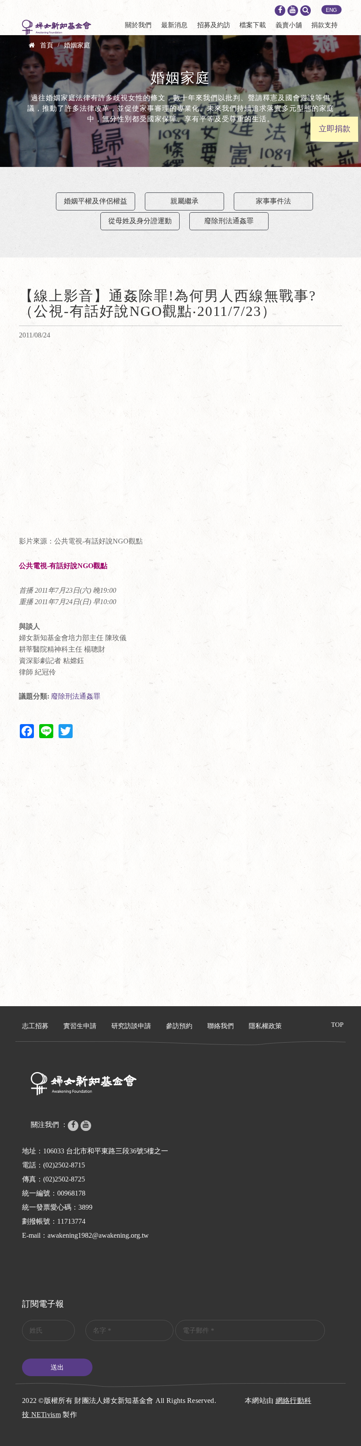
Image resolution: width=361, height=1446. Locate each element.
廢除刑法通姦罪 (229, 221)
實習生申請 (79, 1025)
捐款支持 (324, 25)
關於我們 (138, 25)
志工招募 (35, 1025)
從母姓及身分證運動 (140, 221)
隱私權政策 (265, 1025)
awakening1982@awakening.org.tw (98, 1235)
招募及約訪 (213, 25)
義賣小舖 (289, 25)
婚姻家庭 (77, 45)
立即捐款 (334, 128)
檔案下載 (252, 25)
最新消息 (174, 25)
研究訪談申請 (131, 1025)
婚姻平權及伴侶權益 (95, 201)
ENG (331, 10)
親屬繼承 (184, 201)
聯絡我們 (220, 1025)
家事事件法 (273, 201)
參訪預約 (179, 1025)
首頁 (46, 45)
